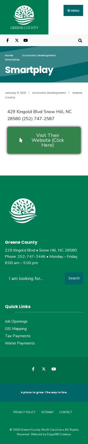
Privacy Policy (24, 412)
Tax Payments (18, 336)
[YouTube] (25, 40)
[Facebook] (8, 40)
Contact (65, 412)
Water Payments (20, 343)
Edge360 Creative (59, 434)
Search (74, 278)
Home (9, 55)
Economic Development (39, 55)
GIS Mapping (16, 328)
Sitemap (47, 412)
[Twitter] (16, 40)
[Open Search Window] (80, 40)
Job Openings (16, 321)
